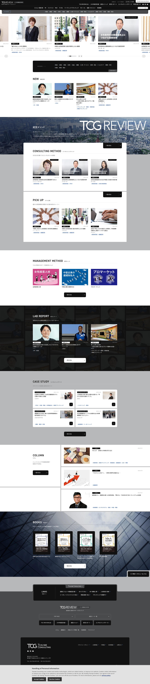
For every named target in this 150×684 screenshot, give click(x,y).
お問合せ (114, 1)
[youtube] (33, 651)
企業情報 (95, 645)
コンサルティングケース (125, 4)
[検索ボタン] (139, 7)
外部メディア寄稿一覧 (73, 630)
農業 (68, 11)
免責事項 (83, 630)
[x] (28, 651)
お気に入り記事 (130, 1)
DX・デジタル (82, 591)
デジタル (61, 8)
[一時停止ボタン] (79, 56)
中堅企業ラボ (137, 4)
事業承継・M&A (85, 595)
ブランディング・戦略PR (99, 595)
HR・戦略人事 (93, 591)
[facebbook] (30, 651)
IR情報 (103, 645)
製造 (47, 11)
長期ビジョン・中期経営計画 (67, 591)
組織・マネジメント (91, 8)
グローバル (82, 8)
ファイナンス (50, 8)
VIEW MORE (112, 70)
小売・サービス (75, 11)
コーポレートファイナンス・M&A (68, 595)
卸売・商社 (83, 11)
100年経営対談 (95, 4)
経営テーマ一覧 (93, 616)
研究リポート (113, 4)
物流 (55, 11)
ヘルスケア (91, 11)
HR (45, 8)
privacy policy (106, 675)
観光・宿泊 (110, 11)
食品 (64, 11)
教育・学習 (99, 11)
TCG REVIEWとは (83, 4)
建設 (51, 11)
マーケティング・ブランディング (72, 8)
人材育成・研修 (105, 591)
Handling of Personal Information (45, 668)
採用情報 (110, 645)
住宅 (59, 11)
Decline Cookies (54, 679)
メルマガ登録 (120, 1)
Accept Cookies (39, 679)
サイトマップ (91, 630)
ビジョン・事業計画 (38, 8)
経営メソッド (104, 4)
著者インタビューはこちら (140, 574)
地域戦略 (99, 8)
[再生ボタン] (81, 56)
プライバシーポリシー (83, 645)
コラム (57, 630)
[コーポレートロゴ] (75, 586)
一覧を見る (108, 145)
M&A (56, 8)
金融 (105, 11)
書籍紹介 (63, 630)
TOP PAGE (57, 616)
